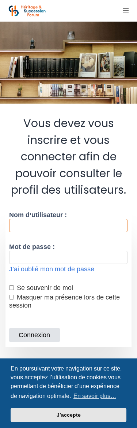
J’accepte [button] (69, 415)
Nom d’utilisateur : (38, 215)
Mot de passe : (32, 246)
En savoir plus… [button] (94, 396)
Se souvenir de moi (44, 287)
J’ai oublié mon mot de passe (51, 269)
